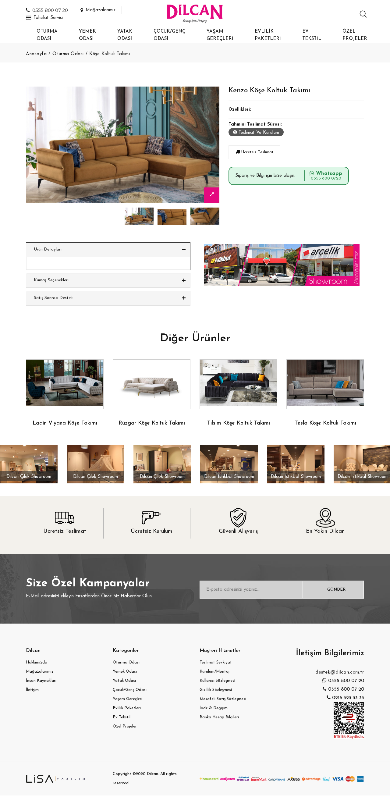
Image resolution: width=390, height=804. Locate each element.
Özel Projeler (354, 35)
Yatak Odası (124, 35)
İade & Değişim (214, 708)
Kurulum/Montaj (214, 672)
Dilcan (152, 774)
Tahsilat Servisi (48, 18)
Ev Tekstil (311, 35)
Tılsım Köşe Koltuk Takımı (238, 423)
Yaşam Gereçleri (220, 35)
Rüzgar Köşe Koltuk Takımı (152, 423)
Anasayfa (36, 54)
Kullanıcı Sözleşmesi (217, 681)
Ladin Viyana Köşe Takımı (65, 423)
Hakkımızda (36, 662)
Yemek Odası (87, 35)
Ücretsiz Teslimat (257, 152)
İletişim (32, 690)
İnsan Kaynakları (41, 681)
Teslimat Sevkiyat (216, 662)
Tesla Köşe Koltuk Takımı (325, 423)
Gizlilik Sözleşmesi (216, 690)
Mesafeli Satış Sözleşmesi (223, 699)
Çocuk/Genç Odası (169, 35)
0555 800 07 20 (50, 10)
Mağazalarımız (100, 10)
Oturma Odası (47, 35)
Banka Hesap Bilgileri (219, 717)
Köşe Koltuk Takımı (109, 54)
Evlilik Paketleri (268, 35)
